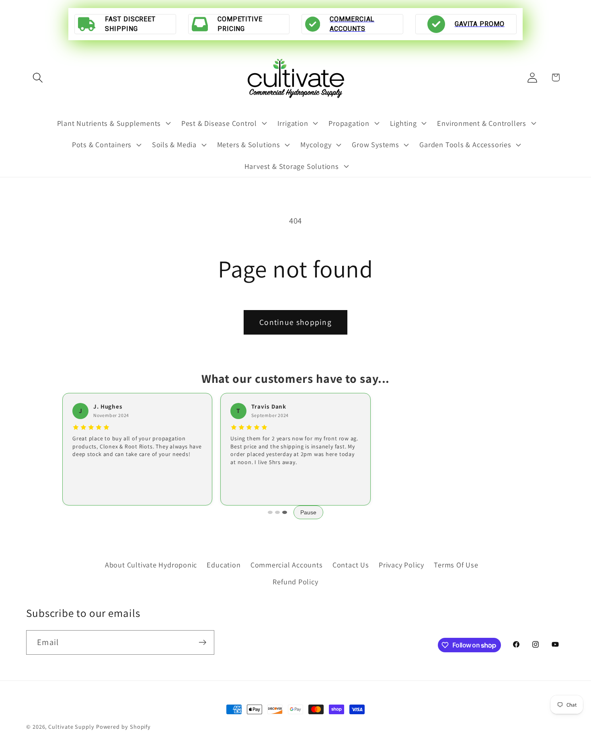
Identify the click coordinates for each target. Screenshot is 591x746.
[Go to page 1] (270, 512)
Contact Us (350, 564)
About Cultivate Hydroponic (151, 564)
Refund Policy (295, 581)
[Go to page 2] (277, 512)
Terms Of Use (456, 564)
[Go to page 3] (284, 512)
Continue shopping (295, 322)
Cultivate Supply (71, 726)
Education (223, 564)
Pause (308, 512)
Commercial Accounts (286, 564)
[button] (37, 77)
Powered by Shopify (123, 726)
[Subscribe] (202, 642)
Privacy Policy (401, 564)
